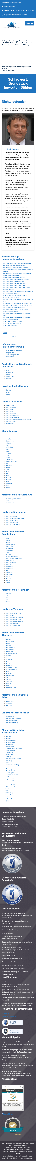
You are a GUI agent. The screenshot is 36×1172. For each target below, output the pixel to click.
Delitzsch (8, 443)
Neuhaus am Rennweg (12, 667)
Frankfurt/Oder (10, 503)
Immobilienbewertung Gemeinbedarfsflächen (16, 279)
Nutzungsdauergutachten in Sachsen (14, 277)
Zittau (7, 485)
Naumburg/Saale (10, 773)
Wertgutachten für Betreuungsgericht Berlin (15, 267)
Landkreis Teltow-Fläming (13, 524)
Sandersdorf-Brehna (11, 781)
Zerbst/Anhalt (10, 799)
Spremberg (9, 576)
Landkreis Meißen (11, 413)
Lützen (8, 767)
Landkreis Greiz (10, 615)
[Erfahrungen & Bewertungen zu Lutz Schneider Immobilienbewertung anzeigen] (13, 1097)
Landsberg (9, 761)
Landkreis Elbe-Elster (11, 516)
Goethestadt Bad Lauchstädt (14, 748)
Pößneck (8, 671)
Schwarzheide (10, 572)
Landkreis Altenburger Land (13, 613)
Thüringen (8, 378)
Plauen (8, 473)
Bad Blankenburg (10, 647)
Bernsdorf (8, 439)
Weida (7, 685)
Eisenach (8, 593)
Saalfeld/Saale (10, 675)
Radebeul (8, 479)
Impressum (5, 1013)
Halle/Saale (9, 703)
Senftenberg (9, 574)
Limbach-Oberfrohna (12, 461)
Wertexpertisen (10, 357)
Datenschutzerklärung (9, 1017)
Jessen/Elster (9, 754)
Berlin (7, 370)
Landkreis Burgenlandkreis (13, 758)
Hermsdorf (9, 659)
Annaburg (8, 738)
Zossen (8, 582)
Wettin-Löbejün (10, 793)
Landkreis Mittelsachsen (12, 415)
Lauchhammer (10, 560)
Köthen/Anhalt (10, 716)
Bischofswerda (10, 441)
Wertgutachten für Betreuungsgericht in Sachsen (17, 273)
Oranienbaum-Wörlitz (12, 775)
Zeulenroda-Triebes (11, 687)
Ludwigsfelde (9, 568)
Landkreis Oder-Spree (12, 520)
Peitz (7, 570)
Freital (7, 451)
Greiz (7, 657)
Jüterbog (8, 554)
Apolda (8, 643)
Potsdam (8, 505)
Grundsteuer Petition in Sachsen (12, 321)
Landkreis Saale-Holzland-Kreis (14, 617)
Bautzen (8, 437)
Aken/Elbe (8, 736)
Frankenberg (9, 447)
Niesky (7, 469)
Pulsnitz (8, 475)
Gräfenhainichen (10, 750)
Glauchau (8, 453)
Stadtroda (8, 683)
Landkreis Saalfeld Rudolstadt (14, 621)
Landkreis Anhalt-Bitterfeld (13, 718)
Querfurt (8, 777)
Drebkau (8, 542)
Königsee (8, 663)
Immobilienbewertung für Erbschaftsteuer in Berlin (17, 305)
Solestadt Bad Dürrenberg (13, 785)
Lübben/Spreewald (11, 562)
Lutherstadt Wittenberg (12, 765)
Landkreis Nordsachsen (12, 417)
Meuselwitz (9, 665)
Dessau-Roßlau (10, 701)
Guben (7, 552)
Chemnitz (8, 390)
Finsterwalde (9, 546)
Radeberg (8, 477)
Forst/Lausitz (9, 548)
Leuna (7, 763)
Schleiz (8, 677)
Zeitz (7, 797)
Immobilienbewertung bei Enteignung (13, 281)
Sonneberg (9, 681)
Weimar (8, 602)
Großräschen (9, 550)
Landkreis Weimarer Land (13, 625)
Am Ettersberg (10, 641)
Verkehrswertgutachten (12, 354)
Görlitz (7, 455)
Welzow (8, 580)
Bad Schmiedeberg (11, 740)
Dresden (8, 392)
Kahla (7, 661)
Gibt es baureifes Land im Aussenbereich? (15, 307)
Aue (7, 435)
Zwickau (8, 487)
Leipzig (8, 394)
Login (18, 1153)
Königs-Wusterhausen (12, 556)
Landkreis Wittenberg (12, 722)
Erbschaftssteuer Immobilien (14, 350)
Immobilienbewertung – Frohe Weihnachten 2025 (17, 263)
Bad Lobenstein (10, 649)
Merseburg (9, 769)
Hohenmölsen (9, 752)
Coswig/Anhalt (10, 746)
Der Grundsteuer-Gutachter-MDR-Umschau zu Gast (17, 303)
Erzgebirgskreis (10, 405)
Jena (7, 598)
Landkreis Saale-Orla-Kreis (13, 619)
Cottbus (8, 501)
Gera (7, 595)
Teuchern (8, 789)
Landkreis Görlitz (10, 409)
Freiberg (8, 449)
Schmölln (8, 679)
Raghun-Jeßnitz (10, 779)
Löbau (7, 463)
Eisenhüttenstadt (10, 544)
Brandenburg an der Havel (13, 499)
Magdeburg (9, 705)
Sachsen (8, 374)
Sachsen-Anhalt (10, 376)
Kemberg (8, 756)
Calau (7, 538)
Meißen (8, 467)
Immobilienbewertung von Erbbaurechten (15, 283)
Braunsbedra (9, 744)
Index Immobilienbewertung (13, 337)
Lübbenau (8, 564)
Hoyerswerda (9, 459)
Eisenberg (8, 655)
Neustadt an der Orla (11, 669)
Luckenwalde (9, 566)
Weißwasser (9, 483)
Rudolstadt (9, 673)
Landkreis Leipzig (11, 411)
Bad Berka (8, 645)
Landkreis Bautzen (11, 407)
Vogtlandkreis (9, 423)
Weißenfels (9, 791)
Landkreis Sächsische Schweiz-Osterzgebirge (18, 419)
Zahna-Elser (9, 795)
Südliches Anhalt (10, 787)
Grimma (8, 457)
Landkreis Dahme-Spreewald (14, 558)
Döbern (8, 540)
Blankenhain (9, 651)
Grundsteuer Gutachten (10, 325)
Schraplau (8, 783)
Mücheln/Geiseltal (11, 771)
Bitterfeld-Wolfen (10, 742)
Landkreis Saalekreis (11, 720)
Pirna (7, 471)
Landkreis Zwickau (11, 421)
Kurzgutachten (10, 352)
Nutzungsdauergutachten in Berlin (13, 275)
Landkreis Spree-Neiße (12, 522)
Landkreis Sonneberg (12, 623)
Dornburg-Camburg (11, 653)
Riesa (7, 481)
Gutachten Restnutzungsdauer (12, 323)
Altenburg (8, 639)
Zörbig (7, 801)
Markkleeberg (9, 465)
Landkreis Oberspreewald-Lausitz (15, 518)
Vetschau (8, 578)
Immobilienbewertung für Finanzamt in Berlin (16, 285)
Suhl (7, 600)
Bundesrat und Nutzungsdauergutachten (15, 265)
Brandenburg (9, 372)
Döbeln (8, 445)
